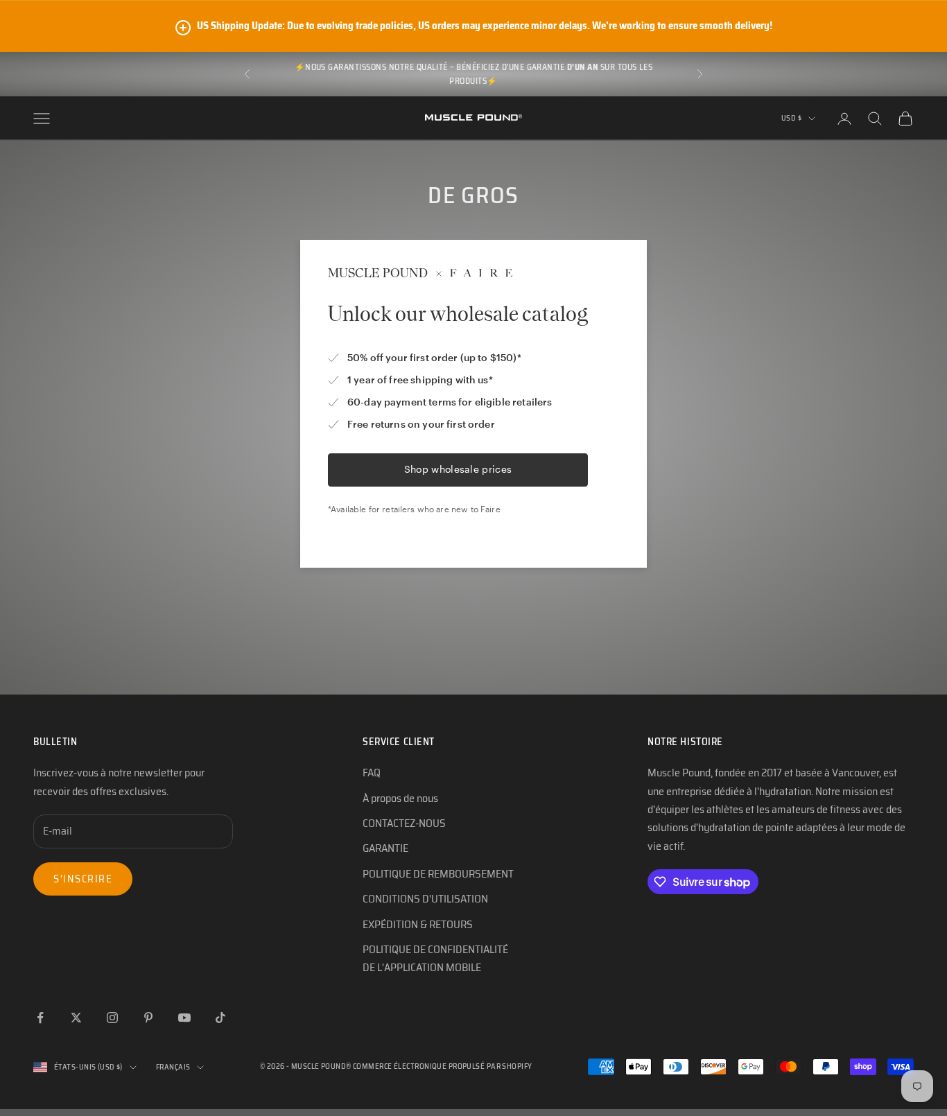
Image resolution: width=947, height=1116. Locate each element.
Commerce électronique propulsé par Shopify (442, 1066)
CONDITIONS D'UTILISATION (425, 898)
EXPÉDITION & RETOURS (418, 924)
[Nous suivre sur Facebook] (40, 1018)
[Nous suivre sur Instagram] (112, 1018)
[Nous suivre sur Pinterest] (148, 1018)
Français (173, 1067)
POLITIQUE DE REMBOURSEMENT (438, 873)
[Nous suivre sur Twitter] (76, 1018)
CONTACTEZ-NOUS (404, 823)
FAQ (372, 772)
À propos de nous (400, 798)
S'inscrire (82, 879)
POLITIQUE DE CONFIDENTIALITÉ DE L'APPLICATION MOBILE (435, 958)
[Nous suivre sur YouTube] (184, 1018)
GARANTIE (385, 848)
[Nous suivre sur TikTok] (220, 1018)
